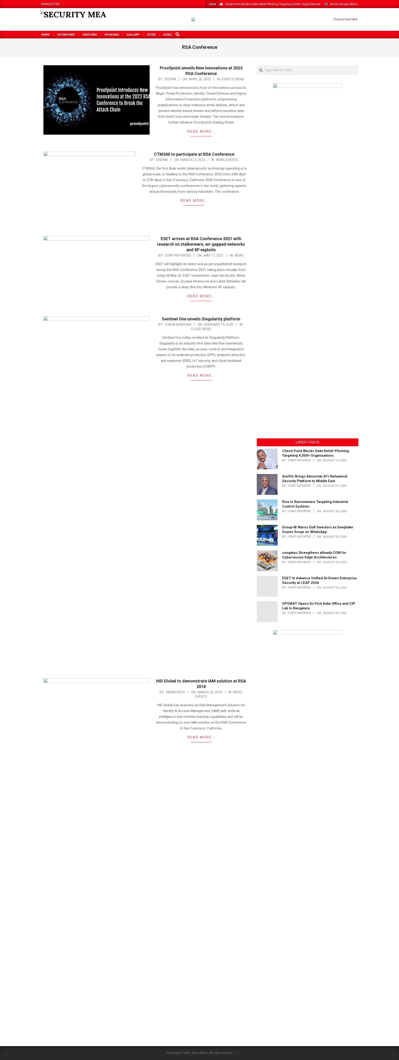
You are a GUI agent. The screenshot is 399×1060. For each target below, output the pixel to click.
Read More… (201, 131)
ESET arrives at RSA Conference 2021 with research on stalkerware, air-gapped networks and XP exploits (201, 244)
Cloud (196, 329)
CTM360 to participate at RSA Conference (194, 154)
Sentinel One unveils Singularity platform (201, 318)
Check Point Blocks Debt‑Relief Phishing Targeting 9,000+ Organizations (272, 4)
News (239, 79)
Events (228, 79)
